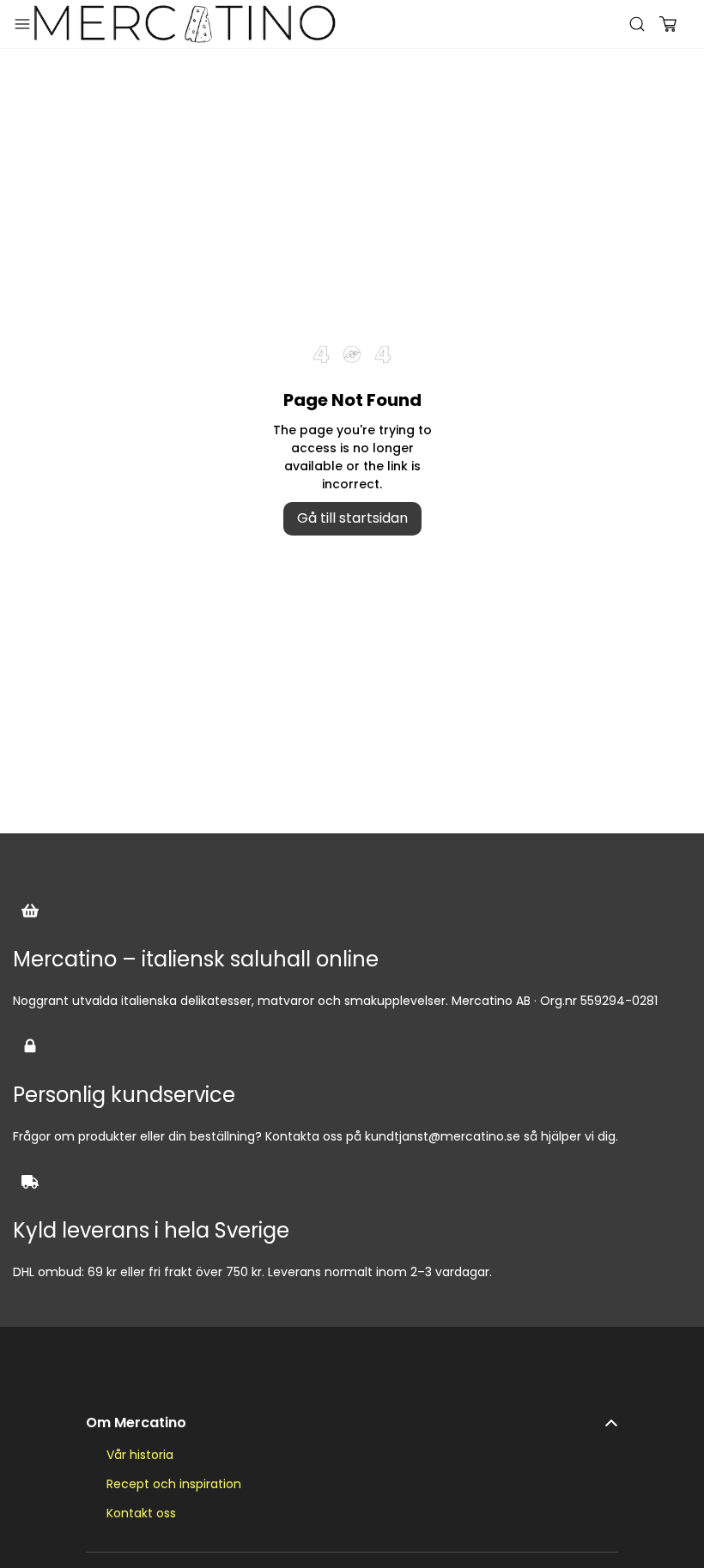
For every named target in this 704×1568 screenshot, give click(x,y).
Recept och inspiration (173, 1483)
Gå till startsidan (352, 518)
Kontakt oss (141, 1513)
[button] (352, 1414)
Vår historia (139, 1454)
